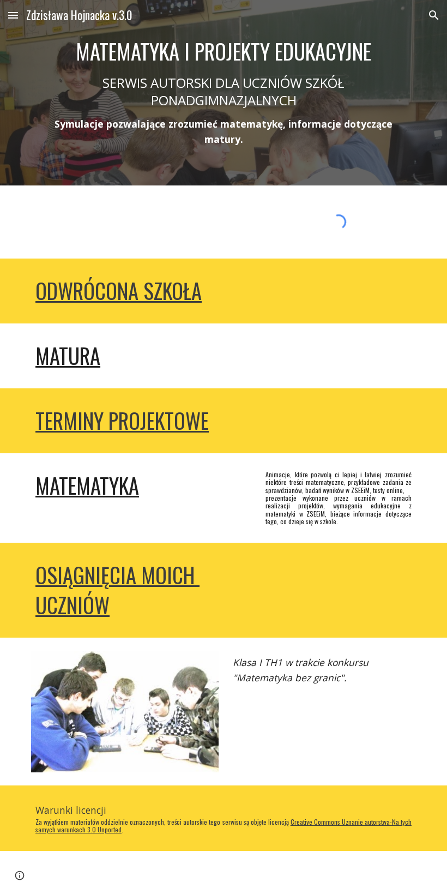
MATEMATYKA (87, 485)
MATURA (67, 355)
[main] (223, 92)
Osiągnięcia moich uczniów (117, 589)
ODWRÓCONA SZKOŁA (118, 290)
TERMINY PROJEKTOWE (122, 420)
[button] (13, 15)
